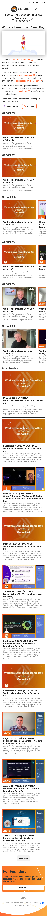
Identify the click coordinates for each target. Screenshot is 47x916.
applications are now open (27, 81)
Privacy (28, 903)
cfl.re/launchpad (24, 75)
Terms (36, 903)
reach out (22, 91)
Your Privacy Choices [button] (23, 905)
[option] (19, 133)
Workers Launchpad (21, 59)
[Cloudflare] (23, 900)
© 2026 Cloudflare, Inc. (13, 903)
